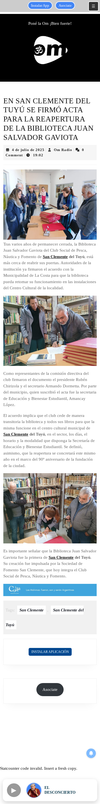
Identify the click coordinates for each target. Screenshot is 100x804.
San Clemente (55, 256)
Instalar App (40, 5)
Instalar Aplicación (50, 652)
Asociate (65, 5)
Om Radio (63, 150)
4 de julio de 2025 (28, 150)
